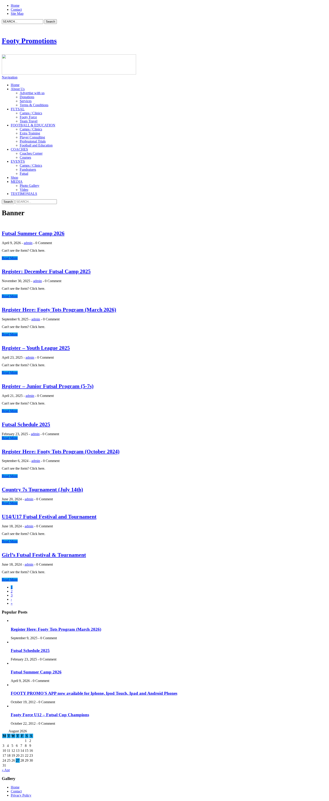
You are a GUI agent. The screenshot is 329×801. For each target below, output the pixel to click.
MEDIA (17, 181)
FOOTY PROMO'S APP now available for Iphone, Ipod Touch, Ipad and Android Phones (94, 693)
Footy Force (28, 117)
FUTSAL (18, 109)
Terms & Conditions (34, 105)
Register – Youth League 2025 (36, 348)
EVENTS (18, 161)
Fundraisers (28, 169)
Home (15, 5)
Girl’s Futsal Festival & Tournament (44, 555)
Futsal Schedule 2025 (26, 424)
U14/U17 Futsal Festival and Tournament (49, 517)
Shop (14, 177)
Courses (25, 157)
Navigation (9, 77)
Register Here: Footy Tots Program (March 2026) (59, 310)
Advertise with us (32, 93)
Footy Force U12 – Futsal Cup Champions (50, 714)
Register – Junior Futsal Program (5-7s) (48, 386)
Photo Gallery (29, 185)
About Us (18, 89)
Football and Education (36, 145)
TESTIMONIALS (24, 194)
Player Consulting (32, 137)
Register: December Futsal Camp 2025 (46, 271)
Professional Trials (33, 141)
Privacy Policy (21, 795)
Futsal (24, 173)
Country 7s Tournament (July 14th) (42, 489)
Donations (27, 97)
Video (24, 190)
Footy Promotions (29, 41)
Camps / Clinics (31, 113)
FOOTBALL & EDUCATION (33, 125)
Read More (10, 258)
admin (28, 243)
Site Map (17, 13)
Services (26, 101)
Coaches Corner (31, 153)
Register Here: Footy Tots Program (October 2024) (61, 451)
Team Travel (28, 121)
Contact (16, 9)
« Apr (6, 770)
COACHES (19, 149)
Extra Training (30, 133)
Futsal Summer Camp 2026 (33, 233)
